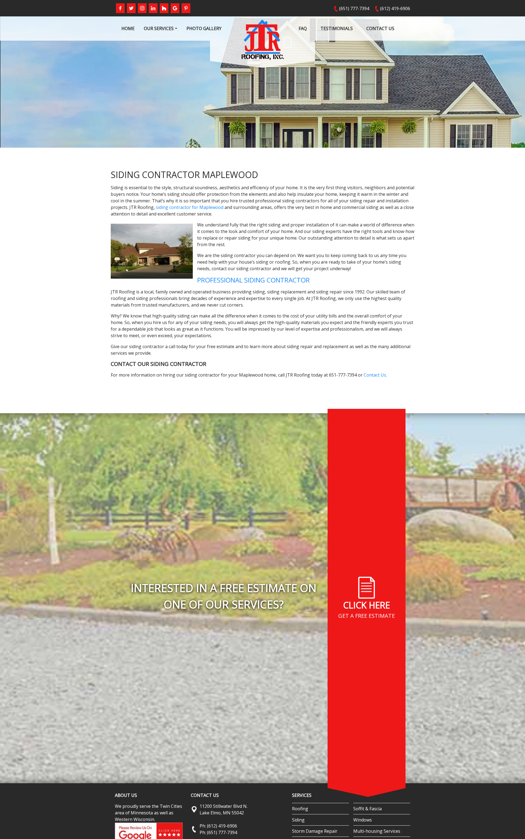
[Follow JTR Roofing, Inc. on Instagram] (142, 8)
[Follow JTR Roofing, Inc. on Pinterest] (186, 8)
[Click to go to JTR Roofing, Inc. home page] (262, 39)
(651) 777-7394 (354, 8)
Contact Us (375, 375)
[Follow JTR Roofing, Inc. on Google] (175, 8)
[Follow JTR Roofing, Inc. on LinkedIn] (153, 8)
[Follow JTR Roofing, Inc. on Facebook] (120, 8)
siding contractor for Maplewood (189, 207)
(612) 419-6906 (395, 8)
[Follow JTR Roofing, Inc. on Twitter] (131, 8)
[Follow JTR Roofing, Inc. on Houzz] (164, 8)
